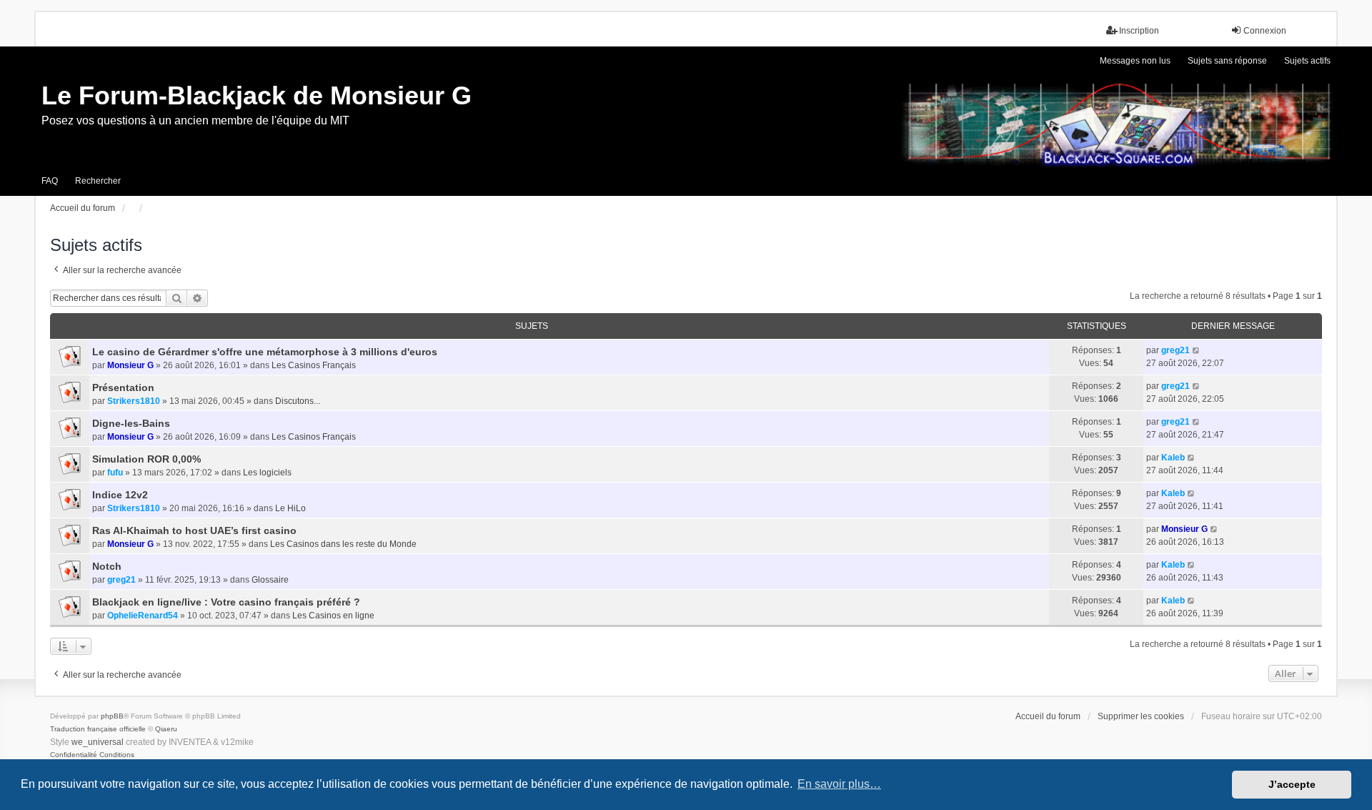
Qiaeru (166, 729)
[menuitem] (73, 755)
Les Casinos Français (314, 365)
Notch (106, 566)
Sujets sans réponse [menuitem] (1227, 61)
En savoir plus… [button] (839, 784)
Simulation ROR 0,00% (146, 459)
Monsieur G (130, 365)
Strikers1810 (133, 401)
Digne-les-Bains (131, 423)
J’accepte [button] (1292, 784)
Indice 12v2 (120, 494)
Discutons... (297, 401)
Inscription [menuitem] (1139, 31)
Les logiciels (267, 473)
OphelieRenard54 (142, 616)
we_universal (97, 742)
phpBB (112, 716)
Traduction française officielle (98, 729)
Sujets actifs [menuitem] (1307, 61)
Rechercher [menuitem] (98, 181)
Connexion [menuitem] (1264, 31)
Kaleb (1173, 458)
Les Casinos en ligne (333, 616)
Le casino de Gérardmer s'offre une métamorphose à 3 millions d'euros (264, 351)
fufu (115, 473)
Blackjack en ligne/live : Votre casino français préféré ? (226, 602)
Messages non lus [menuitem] (1135, 61)
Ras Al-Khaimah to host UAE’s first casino (194, 530)
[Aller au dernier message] (1196, 350)
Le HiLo (290, 508)
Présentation (123, 387)
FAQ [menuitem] (49, 181)
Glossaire (270, 580)
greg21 (1175, 350)
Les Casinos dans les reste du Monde (343, 544)
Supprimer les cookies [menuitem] (1141, 716)
